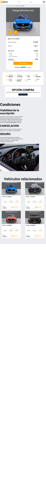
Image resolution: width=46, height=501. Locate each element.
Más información (23, 94)
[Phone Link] (31, 2)
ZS (15, 5)
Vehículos (10, 5)
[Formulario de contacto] (19, 2)
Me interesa (23, 63)
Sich (7, 5)
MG (13, 5)
